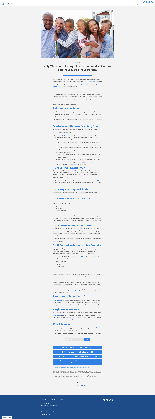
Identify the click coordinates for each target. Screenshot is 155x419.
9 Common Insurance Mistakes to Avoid (77, 352)
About (121, 4)
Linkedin (83, 385)
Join (87, 339)
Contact (145, 4)
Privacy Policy (43, 411)
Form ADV (52, 411)
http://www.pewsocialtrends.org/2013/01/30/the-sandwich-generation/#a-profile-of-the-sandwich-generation (72, 367)
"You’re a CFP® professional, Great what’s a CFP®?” (77, 356)
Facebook (72, 385)
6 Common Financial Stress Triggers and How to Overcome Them (77, 362)
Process (125, 4)
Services (130, 4)
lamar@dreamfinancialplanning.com (51, 405)
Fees (135, 4)
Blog (141, 4)
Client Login (150, 4)
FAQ (138, 4)
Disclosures (48, 411)
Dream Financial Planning (88, 81)
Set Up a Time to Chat (137, 2)
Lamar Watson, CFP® (65, 77)
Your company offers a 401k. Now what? (77, 348)
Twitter (77, 385)
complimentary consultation (78, 84)
